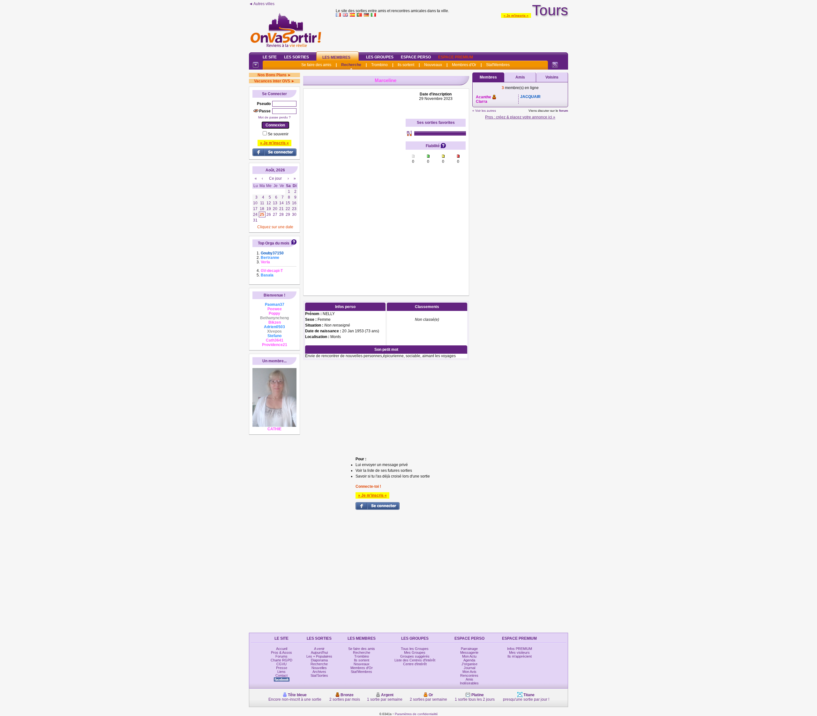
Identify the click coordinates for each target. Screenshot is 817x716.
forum (563, 110)
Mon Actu (469, 656)
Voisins (551, 77)
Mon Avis (469, 672)
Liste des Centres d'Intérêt (414, 660)
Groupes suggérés (415, 656)
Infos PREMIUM (519, 649)
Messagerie (469, 652)
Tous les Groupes (415, 649)
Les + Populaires (319, 656)
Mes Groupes (414, 652)
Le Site (270, 57)
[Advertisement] (452, 33)
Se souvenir (278, 134)
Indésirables (469, 683)
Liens (281, 672)
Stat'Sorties (319, 675)
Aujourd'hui (319, 652)
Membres (488, 77)
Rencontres (469, 675)
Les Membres (336, 57)
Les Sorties (296, 57)
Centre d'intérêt (415, 664)
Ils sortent (406, 65)
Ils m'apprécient (519, 656)
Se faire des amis (316, 65)
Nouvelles (319, 668)
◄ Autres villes (261, 4)
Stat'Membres (498, 65)
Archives (319, 672)
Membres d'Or (464, 65)
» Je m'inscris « (516, 15)
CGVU (281, 664)
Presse (281, 668)
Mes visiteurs (519, 652)
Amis (520, 77)
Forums (281, 656)
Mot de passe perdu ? (274, 117)
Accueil (281, 649)
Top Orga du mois (273, 243)
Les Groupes (380, 57)
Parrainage (469, 649)
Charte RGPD (281, 660)
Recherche (351, 65)
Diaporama (319, 660)
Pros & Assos (281, 652)
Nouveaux (433, 65)
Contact (281, 675)
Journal (469, 668)
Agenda (469, 660)
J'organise (469, 664)
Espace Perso (416, 57)
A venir (319, 649)
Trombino (379, 65)
